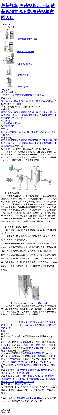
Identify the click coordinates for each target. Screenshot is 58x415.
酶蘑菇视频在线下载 (13, 118)
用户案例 (5, 121)
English (11, 27)
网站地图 (5, 412)
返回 (3, 331)
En (7, 129)
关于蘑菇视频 (7, 92)
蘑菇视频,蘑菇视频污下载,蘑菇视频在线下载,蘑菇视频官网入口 (28, 11)
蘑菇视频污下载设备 (11, 101)
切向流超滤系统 (46, 101)
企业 (3, 123)
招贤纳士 (41, 95)
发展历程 (14, 95)
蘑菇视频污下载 (25, 345)
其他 (19, 123)
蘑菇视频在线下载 (29, 101)
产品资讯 (5, 109)
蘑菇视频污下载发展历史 (24, 356)
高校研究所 (11, 123)
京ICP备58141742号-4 (36, 398)
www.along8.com (27, 314)
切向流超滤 (44, 112)
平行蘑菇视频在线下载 (28, 115)
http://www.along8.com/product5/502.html (29, 303)
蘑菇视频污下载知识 (11, 112)
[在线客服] (4, 406)
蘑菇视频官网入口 (28, 95)
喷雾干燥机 (15, 104)
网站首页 (5, 90)
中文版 (34, 132)
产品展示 (5, 98)
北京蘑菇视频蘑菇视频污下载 (15, 132)
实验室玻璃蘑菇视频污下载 (14, 362)
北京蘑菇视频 (18, 398)
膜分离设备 (13, 373)
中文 (3, 27)
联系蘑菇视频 (7, 126)
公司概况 (5, 95)
